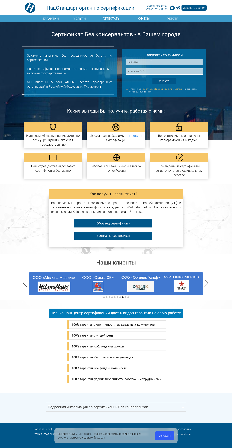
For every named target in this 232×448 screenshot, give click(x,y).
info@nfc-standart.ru (156, 6)
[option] (116, 283)
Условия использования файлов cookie (53, 434)
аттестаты (134, 136)
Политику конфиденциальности (157, 88)
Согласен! (165, 435)
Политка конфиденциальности (53, 429)
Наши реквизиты (180, 429)
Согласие (179, 88)
